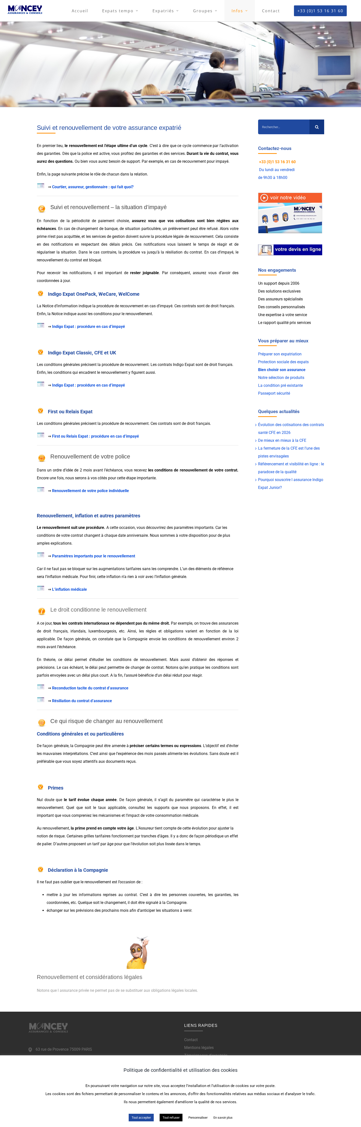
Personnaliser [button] (198, 1117)
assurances (228, 623)
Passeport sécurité (274, 393)
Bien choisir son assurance (281, 369)
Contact (191, 1039)
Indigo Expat (183, 364)
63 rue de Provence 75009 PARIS (64, 1049)
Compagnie (176, 902)
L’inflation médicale (69, 589)
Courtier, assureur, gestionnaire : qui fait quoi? (93, 187)
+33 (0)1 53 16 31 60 (277, 162)
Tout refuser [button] (171, 1117)
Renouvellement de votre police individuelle (90, 490)
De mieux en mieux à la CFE (282, 440)
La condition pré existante (280, 385)
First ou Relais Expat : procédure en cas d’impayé (95, 436)
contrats (189, 306)
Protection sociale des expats (283, 362)
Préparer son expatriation (280, 354)
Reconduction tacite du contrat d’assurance (90, 688)
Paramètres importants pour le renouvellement (93, 556)
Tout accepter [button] (141, 1117)
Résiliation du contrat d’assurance (82, 700)
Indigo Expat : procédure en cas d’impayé (88, 326)
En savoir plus (223, 1117)
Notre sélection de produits (281, 377)
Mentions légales (199, 1047)
